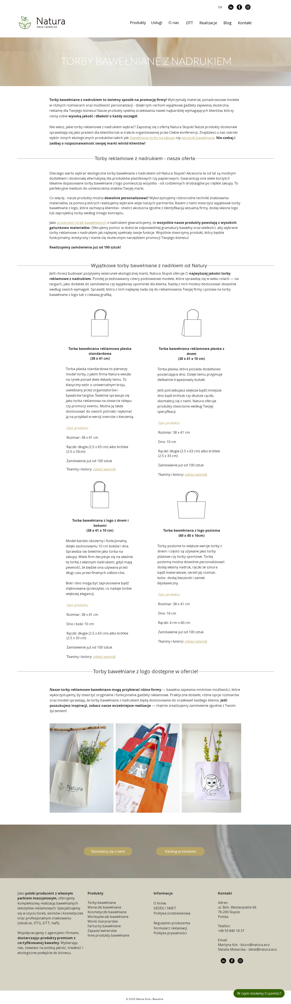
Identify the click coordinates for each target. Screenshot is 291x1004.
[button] (138, 22)
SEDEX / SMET (165, 908)
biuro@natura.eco (255, 944)
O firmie (160, 903)
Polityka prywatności (170, 933)
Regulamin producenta (172, 923)
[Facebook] (239, 7)
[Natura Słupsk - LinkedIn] (223, 960)
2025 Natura (136, 999)
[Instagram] (248, 7)
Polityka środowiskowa (172, 913)
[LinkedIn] (230, 7)
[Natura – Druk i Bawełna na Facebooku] (232, 960)
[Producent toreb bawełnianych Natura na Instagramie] (240, 960)
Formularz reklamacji (170, 928)
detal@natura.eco (262, 949)
